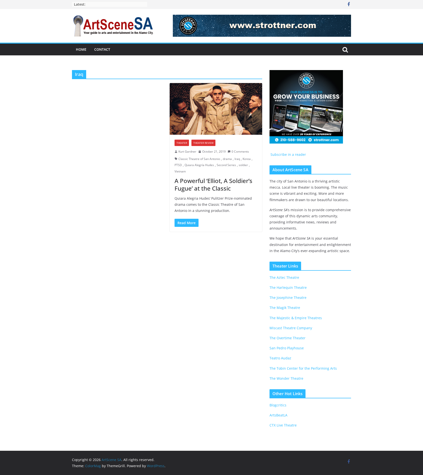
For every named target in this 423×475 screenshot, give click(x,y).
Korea (247, 159)
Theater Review (203, 143)
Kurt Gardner (187, 151)
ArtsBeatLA (278, 415)
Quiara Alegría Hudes (199, 165)
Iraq (237, 159)
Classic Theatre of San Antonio (199, 159)
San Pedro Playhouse (287, 348)
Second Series (226, 165)
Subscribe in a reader (288, 154)
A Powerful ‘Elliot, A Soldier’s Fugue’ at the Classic (213, 184)
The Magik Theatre (285, 307)
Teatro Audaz (280, 358)
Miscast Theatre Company (291, 328)
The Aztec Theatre (284, 277)
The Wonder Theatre (286, 378)
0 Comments (240, 151)
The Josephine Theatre (288, 297)
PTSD (178, 165)
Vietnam (180, 171)
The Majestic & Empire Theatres (296, 318)
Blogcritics (278, 405)
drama (227, 159)
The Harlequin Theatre (288, 287)
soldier (243, 165)
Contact (102, 49)
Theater (181, 143)
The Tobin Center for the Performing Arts (303, 368)
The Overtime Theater (288, 338)
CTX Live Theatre (283, 425)
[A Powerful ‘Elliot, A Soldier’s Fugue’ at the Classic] (216, 109)
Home (81, 49)
